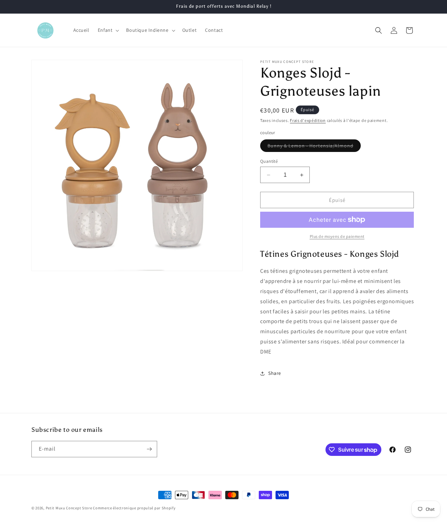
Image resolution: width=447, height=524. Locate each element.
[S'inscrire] (149, 449)
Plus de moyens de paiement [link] (337, 236)
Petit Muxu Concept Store (69, 507)
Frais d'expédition (308, 120)
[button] (108, 30)
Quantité (269, 161)
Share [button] (274, 373)
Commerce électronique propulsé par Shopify (134, 507)
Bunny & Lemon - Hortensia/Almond (314, 147)
